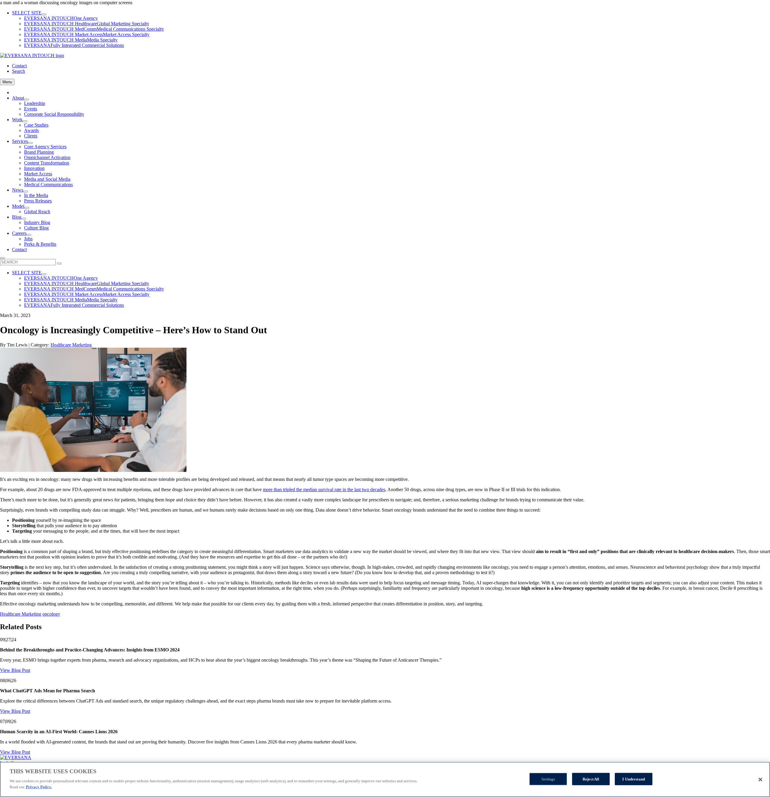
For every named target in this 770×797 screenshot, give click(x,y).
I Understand (633, 779)
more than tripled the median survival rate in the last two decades (324, 489)
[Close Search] (2, 258)
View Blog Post (15, 670)
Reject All (591, 779)
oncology (51, 614)
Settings (548, 779)
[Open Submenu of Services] (30, 143)
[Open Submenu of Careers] (28, 235)
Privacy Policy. (39, 787)
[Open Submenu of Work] (25, 121)
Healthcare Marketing (71, 344)
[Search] (59, 263)
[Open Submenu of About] (26, 99)
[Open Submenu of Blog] (23, 219)
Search (18, 71)
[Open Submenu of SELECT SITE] (44, 14)
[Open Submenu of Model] (26, 208)
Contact (19, 65)
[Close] (760, 779)
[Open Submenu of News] (25, 191)
